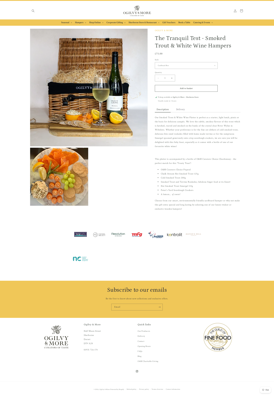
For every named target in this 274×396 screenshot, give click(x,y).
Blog (139, 356)
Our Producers (144, 331)
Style (157, 60)
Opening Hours (144, 346)
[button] (33, 11)
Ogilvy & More (104, 389)
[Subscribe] (159, 307)
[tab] (163, 109)
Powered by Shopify (117, 389)
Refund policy (131, 389)
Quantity (158, 72)
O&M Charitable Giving (148, 361)
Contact (141, 341)
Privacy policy (144, 389)
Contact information (173, 389)
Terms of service (157, 389)
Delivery (141, 336)
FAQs (140, 351)
